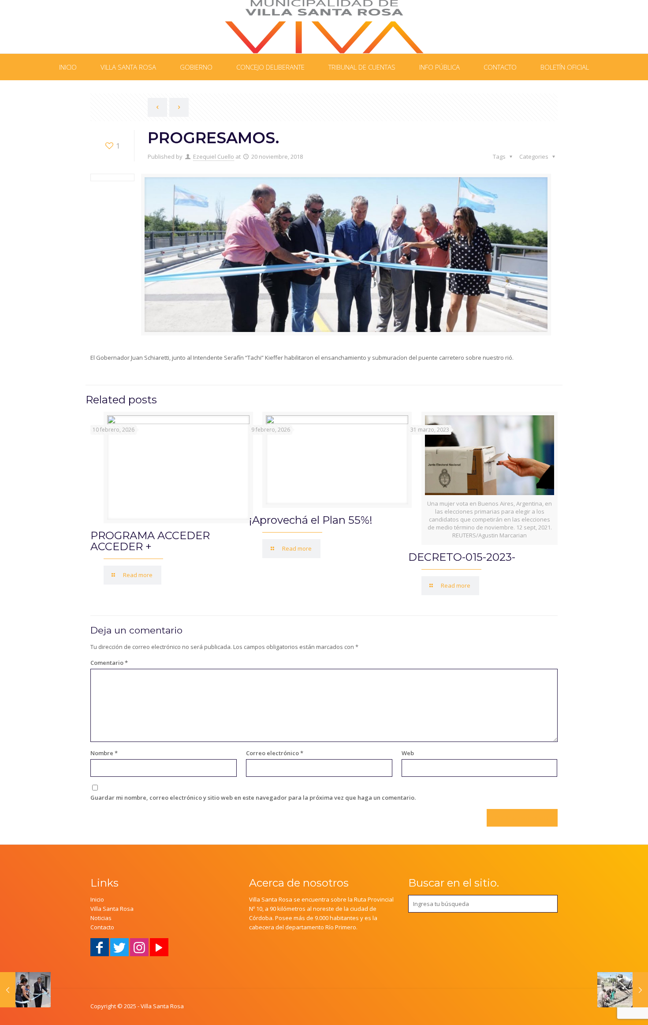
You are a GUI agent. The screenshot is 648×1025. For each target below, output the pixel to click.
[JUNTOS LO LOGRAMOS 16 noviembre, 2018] (25, 989)
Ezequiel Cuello (213, 156)
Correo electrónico (274, 753)
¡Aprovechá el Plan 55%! (310, 520)
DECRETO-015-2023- (461, 557)
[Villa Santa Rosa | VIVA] (324, 26)
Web (408, 753)
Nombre (104, 753)
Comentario (109, 663)
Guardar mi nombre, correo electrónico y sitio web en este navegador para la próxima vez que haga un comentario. (253, 797)
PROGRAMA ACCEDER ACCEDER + (150, 541)
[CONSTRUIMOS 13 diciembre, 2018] (622, 989)
